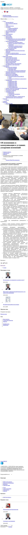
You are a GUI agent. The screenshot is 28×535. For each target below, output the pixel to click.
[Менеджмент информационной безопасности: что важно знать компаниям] (8, 289)
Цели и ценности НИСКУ (11, 23)
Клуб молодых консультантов (12, 89)
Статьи (9, 77)
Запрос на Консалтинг (11, 62)
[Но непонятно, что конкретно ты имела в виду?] (8, 277)
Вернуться (3, 265)
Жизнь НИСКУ (9, 34)
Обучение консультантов (11, 67)
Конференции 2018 (12, 85)
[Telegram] (3, 263)
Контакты (5, 102)
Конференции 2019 (12, 84)
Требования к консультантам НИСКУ (16, 40)
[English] (5, 12)
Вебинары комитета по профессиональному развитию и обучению (15, 72)
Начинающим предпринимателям (10, 509)
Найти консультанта (7, 56)
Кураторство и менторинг (11, 74)
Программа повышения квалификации (17, 70)
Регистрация (8, 15)
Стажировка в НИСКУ (11, 90)
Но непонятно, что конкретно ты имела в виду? (13, 280)
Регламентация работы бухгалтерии (11, 304)
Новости (5, 98)
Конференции (9, 80)
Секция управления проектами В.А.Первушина (16, 88)
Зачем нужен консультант (11, 57)
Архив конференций (13, 87)
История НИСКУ (9, 22)
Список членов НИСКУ (11, 30)
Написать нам (4, 314)
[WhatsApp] (7, 263)
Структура (8, 27)
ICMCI (7, 33)
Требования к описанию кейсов (15, 42)
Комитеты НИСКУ (12, 29)
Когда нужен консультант (11, 58)
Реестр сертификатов (10, 31)
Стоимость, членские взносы (12, 53)
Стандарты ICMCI (12, 48)
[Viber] (5, 263)
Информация (11, 92)
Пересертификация (10, 49)
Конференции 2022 (12, 81)
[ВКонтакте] (1, 263)
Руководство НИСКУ (13, 28)
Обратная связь (6, 16)
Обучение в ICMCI (12, 68)
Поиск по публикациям (11, 61)
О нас (4, 21)
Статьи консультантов (8, 320)
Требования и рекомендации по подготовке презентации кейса (15, 46)
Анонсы (5, 101)
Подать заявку (9, 36)
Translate (10, 526)
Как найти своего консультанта (13, 60)
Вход (4, 15)
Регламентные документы (14, 94)
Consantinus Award (10, 91)
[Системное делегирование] (8, 518)
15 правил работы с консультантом (13, 63)
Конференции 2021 (12, 82)
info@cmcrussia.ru (14, 16)
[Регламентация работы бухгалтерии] (8, 302)
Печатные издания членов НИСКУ (16, 76)
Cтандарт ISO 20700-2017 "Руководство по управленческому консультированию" (15, 97)
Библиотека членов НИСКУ (12, 75)
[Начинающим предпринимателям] (8, 507)
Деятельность (6, 65)
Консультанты (6, 319)
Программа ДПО (12, 69)
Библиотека (5, 325)
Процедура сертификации (11, 41)
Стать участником (7, 35)
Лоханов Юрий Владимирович (13, 160)
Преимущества (9, 37)
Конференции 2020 (12, 83)
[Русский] (7, 12)
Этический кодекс (10, 26)
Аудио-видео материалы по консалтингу (17, 78)
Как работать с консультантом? (12, 64)
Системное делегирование (9, 521)
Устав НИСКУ (4, 461)
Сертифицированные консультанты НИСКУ (16, 38)
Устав (7, 24)
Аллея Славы (11, 95)
